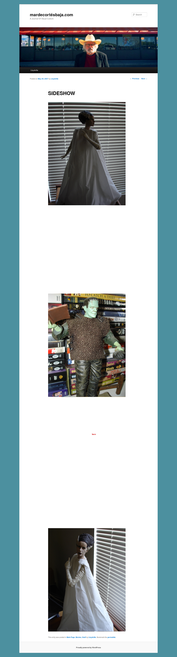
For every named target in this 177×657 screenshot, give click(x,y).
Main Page (71, 637)
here (94, 434)
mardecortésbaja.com (51, 14)
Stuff (84, 637)
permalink (111, 637)
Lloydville (34, 70)
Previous (134, 78)
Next (144, 78)
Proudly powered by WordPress (88, 647)
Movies (78, 637)
